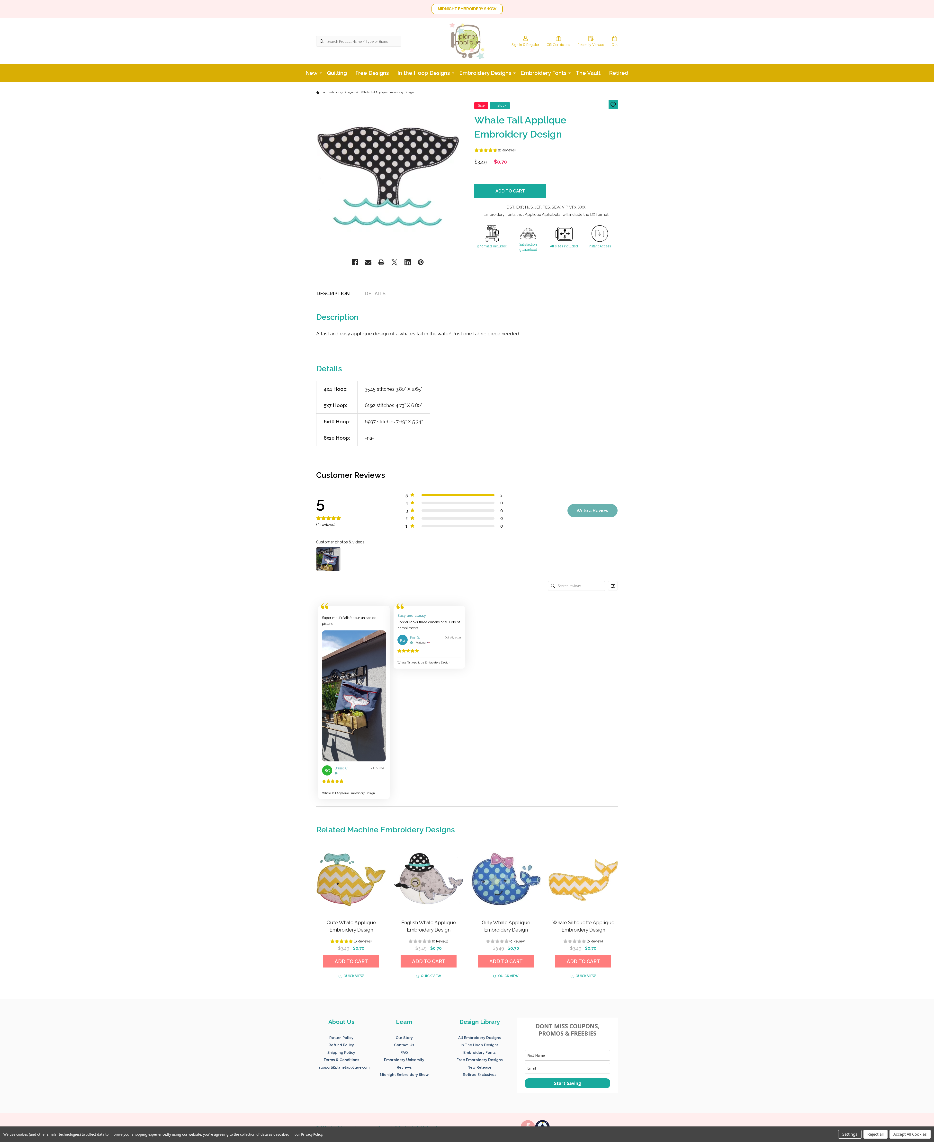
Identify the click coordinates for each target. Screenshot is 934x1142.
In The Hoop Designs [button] (480, 1045)
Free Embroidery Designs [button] (480, 1060)
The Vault (588, 73)
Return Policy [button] (341, 1038)
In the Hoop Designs (423, 73)
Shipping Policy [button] (341, 1052)
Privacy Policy (311, 1134)
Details (375, 293)
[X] (394, 262)
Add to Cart (510, 190)
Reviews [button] (404, 1067)
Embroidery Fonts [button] (479, 1052)
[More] (321, 72)
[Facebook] (355, 262)
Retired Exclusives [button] (479, 1074)
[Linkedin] (407, 262)
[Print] (381, 262)
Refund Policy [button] (341, 1045)
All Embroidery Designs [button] (479, 1038)
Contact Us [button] (404, 1045)
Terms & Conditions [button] (341, 1060)
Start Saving (567, 1083)
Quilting (337, 73)
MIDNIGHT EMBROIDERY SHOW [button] (467, 9)
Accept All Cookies (910, 1134)
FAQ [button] (404, 1052)
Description (333, 293)
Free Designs (372, 73)
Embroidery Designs (485, 73)
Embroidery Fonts (543, 73)
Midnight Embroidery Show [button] (404, 1074)
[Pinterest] (420, 262)
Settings (849, 1134)
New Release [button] (479, 1067)
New (311, 73)
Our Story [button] (404, 1038)
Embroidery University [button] (404, 1060)
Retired (619, 73)
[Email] (368, 262)
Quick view (353, 976)
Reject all (875, 1134)
